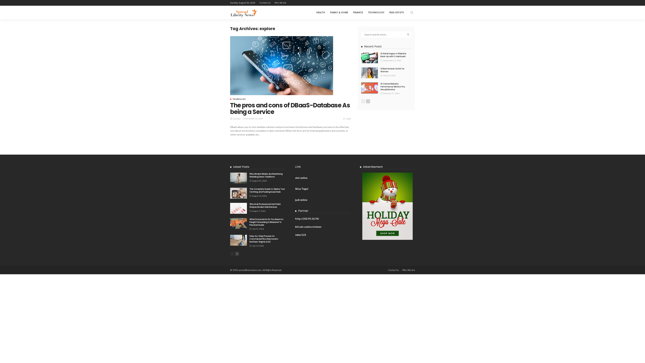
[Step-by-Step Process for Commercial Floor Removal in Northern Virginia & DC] (238, 240)
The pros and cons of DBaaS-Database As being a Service (290, 108)
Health (320, 12)
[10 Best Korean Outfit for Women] (369, 72)
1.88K (348, 118)
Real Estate (396, 12)
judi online (301, 199)
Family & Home (339, 12)
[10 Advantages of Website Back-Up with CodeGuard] (369, 57)
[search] (412, 12)
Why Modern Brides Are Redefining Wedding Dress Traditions (266, 175)
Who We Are (280, 2)
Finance (358, 12)
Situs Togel (301, 188)
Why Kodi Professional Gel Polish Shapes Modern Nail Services (265, 205)
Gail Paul (237, 118)
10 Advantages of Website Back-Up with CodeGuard (393, 55)
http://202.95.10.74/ (307, 218)
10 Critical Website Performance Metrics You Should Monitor (392, 86)
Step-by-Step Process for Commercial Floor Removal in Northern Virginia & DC (263, 239)
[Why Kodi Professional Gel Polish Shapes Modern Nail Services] (238, 208)
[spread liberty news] (243, 12)
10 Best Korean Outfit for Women (392, 70)
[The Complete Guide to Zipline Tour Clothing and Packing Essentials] (238, 193)
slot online (301, 177)
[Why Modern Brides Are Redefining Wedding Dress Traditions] (238, 178)
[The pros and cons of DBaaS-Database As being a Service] (281, 65)
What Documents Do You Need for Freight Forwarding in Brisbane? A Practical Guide (266, 222)
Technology (376, 12)
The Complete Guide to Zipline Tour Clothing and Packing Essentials (267, 190)
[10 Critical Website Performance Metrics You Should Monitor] (369, 88)
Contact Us (265, 2)
